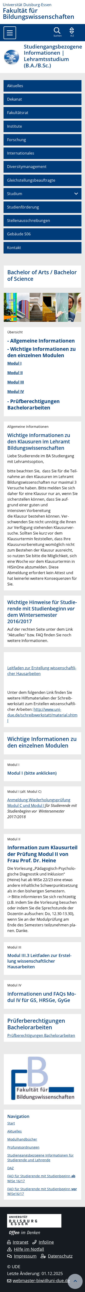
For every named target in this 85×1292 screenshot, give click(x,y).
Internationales (20, 153)
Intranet (20, 1242)
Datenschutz (60, 1256)
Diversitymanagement (27, 166)
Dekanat (14, 99)
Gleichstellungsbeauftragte (31, 180)
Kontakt (14, 247)
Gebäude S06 (19, 234)
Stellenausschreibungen (28, 220)
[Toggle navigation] (10, 32)
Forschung (16, 139)
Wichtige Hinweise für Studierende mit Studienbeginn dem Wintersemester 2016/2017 (42, 612)
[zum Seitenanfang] (75, 1281)
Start (11, 1123)
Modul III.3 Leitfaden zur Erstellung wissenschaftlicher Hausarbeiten (39, 960)
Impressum (25, 1256)
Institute (14, 126)
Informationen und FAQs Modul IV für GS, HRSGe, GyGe (41, 996)
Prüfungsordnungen (23, 1147)
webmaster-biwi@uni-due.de (41, 1280)
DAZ (10, 1168)
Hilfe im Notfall (29, 1249)
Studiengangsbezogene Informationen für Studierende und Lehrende (40, 1157)
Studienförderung (23, 207)
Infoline (46, 1242)
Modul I (15, 773)
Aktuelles (15, 85)
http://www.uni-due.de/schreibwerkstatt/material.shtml (42, 715)
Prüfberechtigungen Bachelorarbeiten (41, 1035)
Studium (14, 193)
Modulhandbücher (22, 1139)
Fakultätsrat (17, 112)
